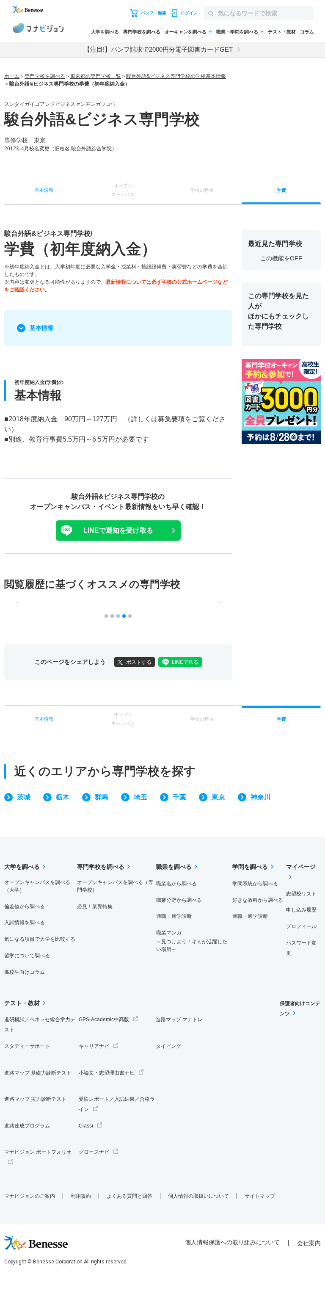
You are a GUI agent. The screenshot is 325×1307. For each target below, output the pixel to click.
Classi (86, 1126)
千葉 (179, 797)
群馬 (101, 797)
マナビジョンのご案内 (29, 1196)
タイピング (168, 1046)
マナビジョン (38, 29)
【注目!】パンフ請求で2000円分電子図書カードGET (158, 49)
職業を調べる (174, 866)
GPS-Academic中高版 (104, 1019)
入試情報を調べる (24, 923)
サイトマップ (260, 1196)
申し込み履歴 (301, 910)
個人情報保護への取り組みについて (232, 1242)
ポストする (138, 662)
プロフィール (301, 926)
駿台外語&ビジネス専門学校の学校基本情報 (176, 76)
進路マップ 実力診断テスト (35, 1099)
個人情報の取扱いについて (198, 1196)
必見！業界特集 (95, 906)
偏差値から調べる (24, 906)
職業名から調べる (176, 884)
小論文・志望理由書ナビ (107, 1073)
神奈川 (261, 797)
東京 (218, 797)
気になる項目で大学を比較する (39, 939)
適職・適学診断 (174, 916)
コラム (307, 31)
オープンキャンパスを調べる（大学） (37, 886)
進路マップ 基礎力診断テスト (38, 1073)
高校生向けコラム (24, 972)
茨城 (23, 797)
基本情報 (41, 327)
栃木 (62, 797)
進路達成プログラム (27, 1126)
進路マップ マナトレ (179, 1019)
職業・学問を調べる (237, 31)
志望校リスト (301, 894)
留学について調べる (27, 956)
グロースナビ (94, 1152)
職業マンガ (191, 941)
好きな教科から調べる (257, 900)
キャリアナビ (94, 1046)
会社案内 (309, 1243)
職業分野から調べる (179, 900)
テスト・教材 (282, 31)
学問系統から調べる (255, 884)
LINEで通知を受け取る (118, 530)
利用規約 (81, 1196)
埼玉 (140, 797)
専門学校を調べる (141, 31)
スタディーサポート (27, 1046)
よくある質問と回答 (129, 1196)
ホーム (11, 76)
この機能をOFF (281, 258)
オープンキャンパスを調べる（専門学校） (115, 886)
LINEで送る (185, 662)
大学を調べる (105, 31)
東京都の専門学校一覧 (95, 76)
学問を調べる (250, 866)
